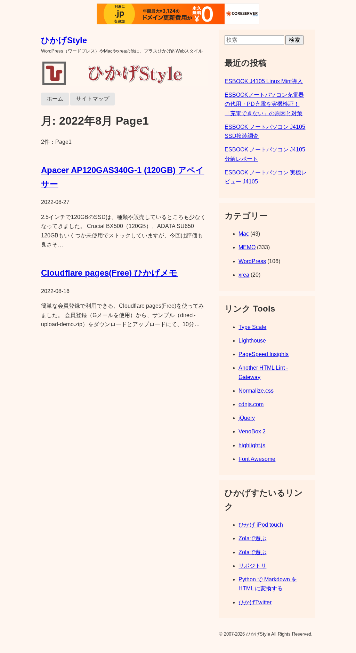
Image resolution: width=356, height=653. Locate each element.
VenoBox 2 (252, 431)
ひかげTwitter (255, 602)
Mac (243, 234)
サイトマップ (92, 99)
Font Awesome (256, 459)
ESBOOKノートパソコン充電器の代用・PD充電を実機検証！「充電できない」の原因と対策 (264, 104)
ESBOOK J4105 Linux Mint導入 (264, 81)
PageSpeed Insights (263, 354)
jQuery (246, 418)
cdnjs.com (251, 404)
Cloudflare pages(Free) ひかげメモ (109, 272)
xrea (243, 275)
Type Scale (252, 327)
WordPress (252, 261)
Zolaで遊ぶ (252, 538)
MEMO (247, 247)
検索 (294, 40)
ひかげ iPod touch (260, 525)
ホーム (55, 99)
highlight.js (251, 445)
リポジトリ (252, 566)
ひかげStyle (64, 40)
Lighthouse (252, 341)
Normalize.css (256, 391)
